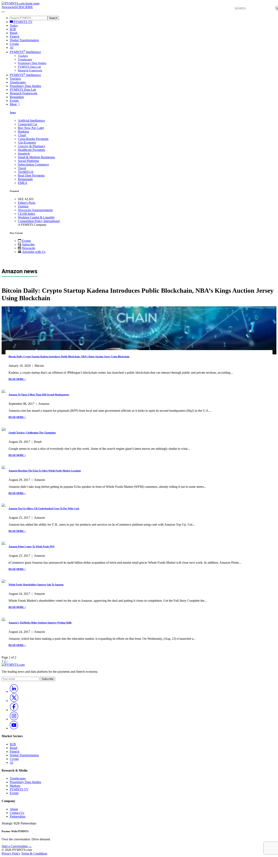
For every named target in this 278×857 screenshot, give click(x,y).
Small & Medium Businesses (36, 157)
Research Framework (30, 70)
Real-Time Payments (31, 175)
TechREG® (25, 172)
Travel (22, 168)
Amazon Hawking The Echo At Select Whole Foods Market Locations (45, 470)
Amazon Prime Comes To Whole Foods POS (32, 546)
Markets (15, 785)
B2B (13, 29)
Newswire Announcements (35, 210)
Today (14, 25)
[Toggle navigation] (3, 11)
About (14, 809)
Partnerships (17, 816)
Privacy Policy (11, 853)
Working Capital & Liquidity (36, 217)
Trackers (23, 55)
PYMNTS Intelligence (25, 52)
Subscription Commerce (33, 164)
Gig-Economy (27, 142)
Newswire (8, 7)
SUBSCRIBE (24, 7)
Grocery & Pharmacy (31, 146)
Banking (23, 131)
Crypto (14, 44)
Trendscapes (25, 59)
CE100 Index (26, 213)
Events (14, 100)
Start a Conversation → (17, 846)
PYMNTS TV (23, 22)
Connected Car (27, 124)
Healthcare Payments (31, 150)
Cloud (22, 135)
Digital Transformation (24, 40)
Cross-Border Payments (33, 139)
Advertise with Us (33, 251)
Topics (13, 112)
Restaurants (25, 179)
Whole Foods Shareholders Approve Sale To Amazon (36, 584)
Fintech (14, 36)
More (14, 104)
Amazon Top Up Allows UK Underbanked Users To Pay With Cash (44, 508)
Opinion (23, 206)
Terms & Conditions (34, 853)
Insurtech (24, 153)
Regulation (17, 97)
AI (11, 47)
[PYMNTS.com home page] (20, 3)
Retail (13, 33)
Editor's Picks (26, 202)
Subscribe (28, 244)
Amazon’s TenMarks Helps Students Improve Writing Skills (40, 622)
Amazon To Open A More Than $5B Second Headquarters (39, 394)
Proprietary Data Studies (32, 63)
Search (53, 18)
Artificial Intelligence (31, 120)
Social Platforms (28, 161)
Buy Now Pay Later (31, 128)
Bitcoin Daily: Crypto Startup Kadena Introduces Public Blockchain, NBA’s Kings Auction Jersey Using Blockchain (69, 356)
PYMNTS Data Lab (29, 66)
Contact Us (17, 812)
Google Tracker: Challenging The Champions (32, 432)
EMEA (22, 183)
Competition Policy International (39, 221)
